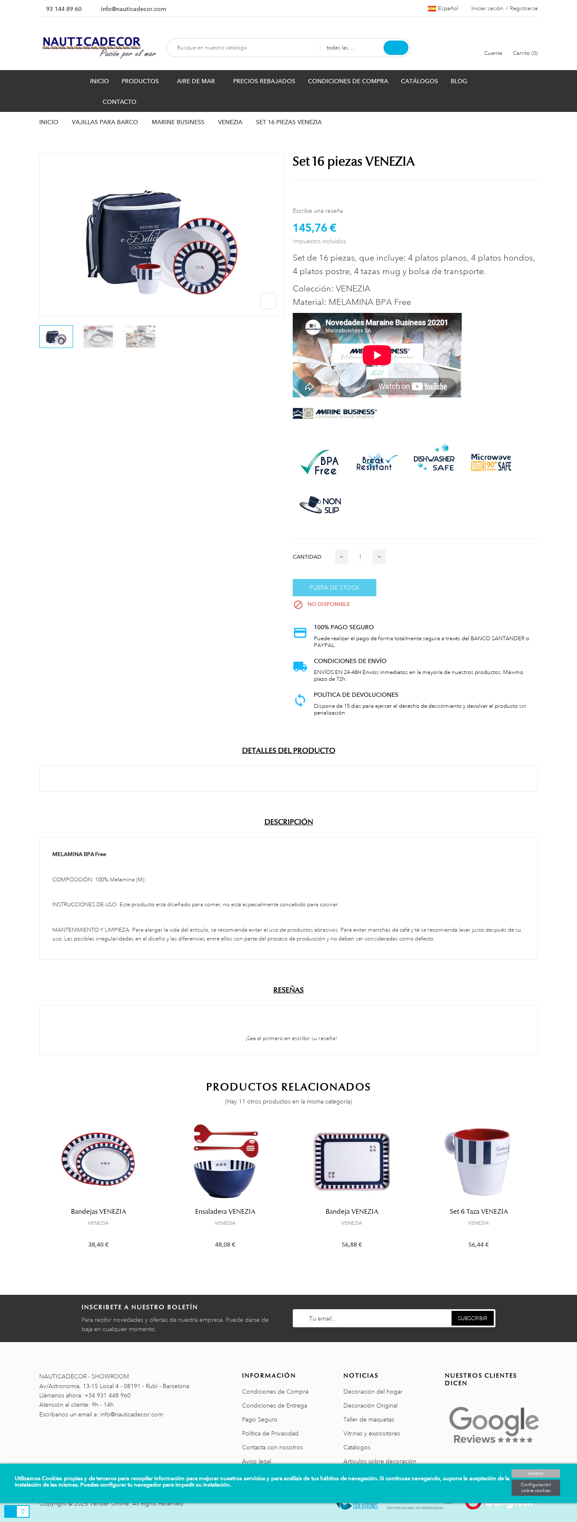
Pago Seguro (260, 1419)
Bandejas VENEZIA (98, 1211)
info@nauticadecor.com (133, 9)
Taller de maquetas (368, 1419)
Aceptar (536, 1473)
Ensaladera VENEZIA (225, 1211)
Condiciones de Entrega (274, 1405)
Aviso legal (256, 1461)
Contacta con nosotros (272, 1447)
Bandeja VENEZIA (352, 1211)
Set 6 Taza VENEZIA (479, 1211)
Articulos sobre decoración (379, 1461)
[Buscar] (396, 48)
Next (543, 1191)
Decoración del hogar (373, 1391)
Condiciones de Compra (275, 1391)
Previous (34, 1191)
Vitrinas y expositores (371, 1433)
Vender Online (109, 1503)
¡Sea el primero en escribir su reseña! (290, 1038)
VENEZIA (98, 1223)
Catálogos (356, 1447)
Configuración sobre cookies (536, 1488)
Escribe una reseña (318, 211)
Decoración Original (370, 1405)
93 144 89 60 (64, 9)
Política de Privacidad (270, 1433)
